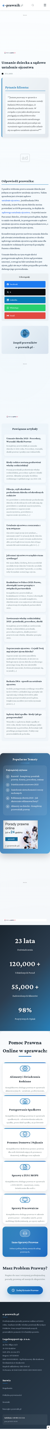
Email (12, 316)
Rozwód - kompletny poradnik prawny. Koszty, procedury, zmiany (27, 778)
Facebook (14, 284)
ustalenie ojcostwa (11, 200)
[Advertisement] (25, 34)
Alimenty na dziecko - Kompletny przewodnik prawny (26, 808)
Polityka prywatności (12, 1395)
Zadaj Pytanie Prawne (27, 1290)
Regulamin (7, 1388)
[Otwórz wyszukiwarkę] (33, 5)
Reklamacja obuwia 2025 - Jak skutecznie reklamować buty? (24, 799)
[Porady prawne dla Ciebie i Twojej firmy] (20, 848)
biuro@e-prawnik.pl (12, 1409)
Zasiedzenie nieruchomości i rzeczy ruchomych (27, 791)
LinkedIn (13, 300)
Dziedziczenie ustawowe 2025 (25, 784)
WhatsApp (14, 308)
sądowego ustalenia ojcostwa (16, 212)
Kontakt (6, 1402)
